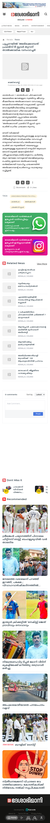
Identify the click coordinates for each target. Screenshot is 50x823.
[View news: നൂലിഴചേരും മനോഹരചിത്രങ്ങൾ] (9, 287)
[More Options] (32, 90)
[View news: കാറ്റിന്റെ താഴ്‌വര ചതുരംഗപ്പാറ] (9, 274)
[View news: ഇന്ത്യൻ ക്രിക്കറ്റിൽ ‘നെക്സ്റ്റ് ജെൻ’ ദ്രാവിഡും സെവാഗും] (25, 605)
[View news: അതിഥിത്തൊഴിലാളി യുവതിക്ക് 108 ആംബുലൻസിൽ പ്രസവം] (9, 360)
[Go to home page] (25, 14)
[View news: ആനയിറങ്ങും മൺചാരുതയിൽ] (9, 346)
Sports (25, 26)
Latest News (6, 26)
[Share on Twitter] (23, 90)
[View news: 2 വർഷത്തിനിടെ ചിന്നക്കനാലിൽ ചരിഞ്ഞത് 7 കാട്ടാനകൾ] (9, 316)
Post (38, 414)
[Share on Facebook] (17, 90)
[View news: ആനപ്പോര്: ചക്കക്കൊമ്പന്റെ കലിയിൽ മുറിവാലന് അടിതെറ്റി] (9, 331)
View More (42, 264)
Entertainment (37, 26)
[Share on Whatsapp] (28, 90)
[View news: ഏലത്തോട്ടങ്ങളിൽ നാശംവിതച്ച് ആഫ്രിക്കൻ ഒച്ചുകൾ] (9, 301)
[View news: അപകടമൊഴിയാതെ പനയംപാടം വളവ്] (25, 688)
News (17, 26)
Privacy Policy (36, 813)
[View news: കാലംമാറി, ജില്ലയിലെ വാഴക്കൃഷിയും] (9, 374)
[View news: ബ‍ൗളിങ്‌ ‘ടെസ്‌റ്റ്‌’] (25, 728)
